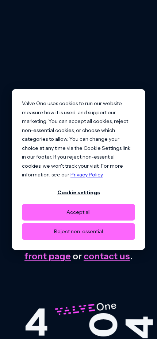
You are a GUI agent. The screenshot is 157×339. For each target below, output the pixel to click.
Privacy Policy (86, 174)
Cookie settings (78, 193)
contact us (107, 256)
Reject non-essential (78, 231)
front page (47, 256)
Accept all (78, 212)
